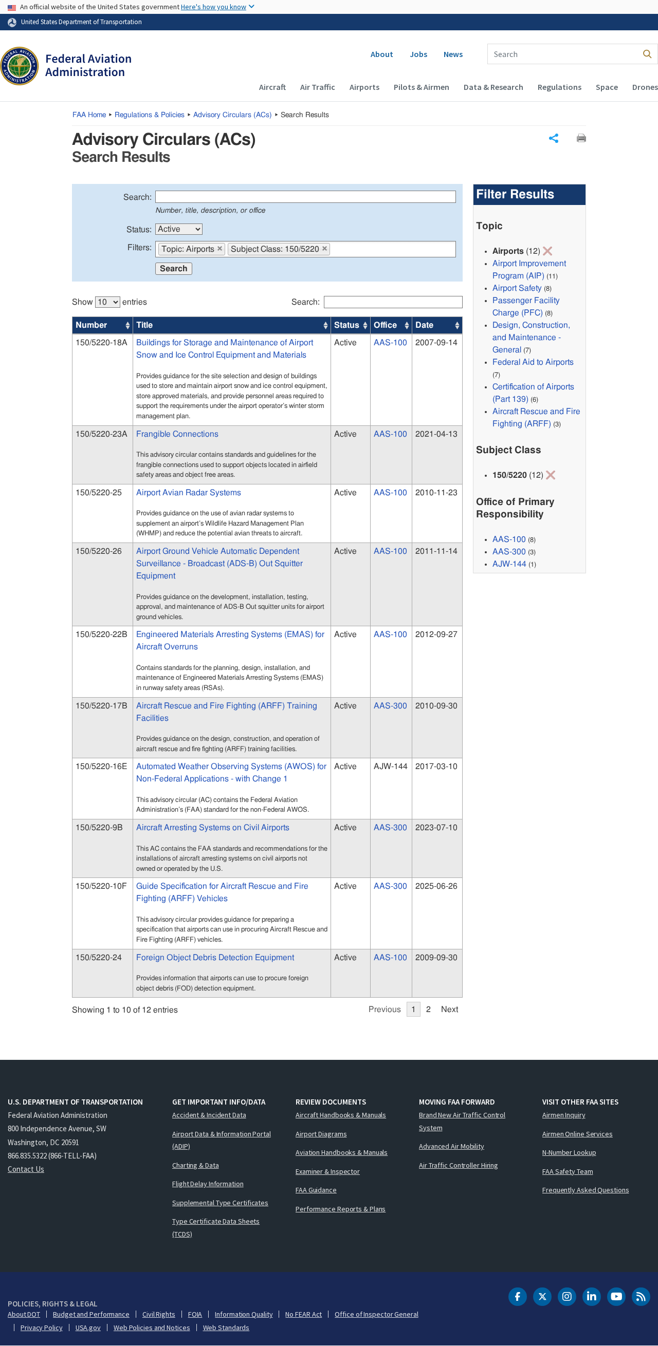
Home (89, 115)
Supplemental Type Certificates (220, 1202)
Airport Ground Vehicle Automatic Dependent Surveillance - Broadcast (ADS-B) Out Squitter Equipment (219, 563)
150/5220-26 (99, 551)
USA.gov (88, 1327)
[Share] (553, 138)
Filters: (139, 248)
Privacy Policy (42, 1327)
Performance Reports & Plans (341, 1208)
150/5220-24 (99, 958)
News (453, 54)
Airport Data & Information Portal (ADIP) (221, 1140)
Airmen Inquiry (564, 1114)
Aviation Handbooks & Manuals (342, 1152)
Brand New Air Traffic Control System (462, 1121)
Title (144, 325)
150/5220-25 (99, 493)
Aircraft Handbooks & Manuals (341, 1114)
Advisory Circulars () (232, 115)
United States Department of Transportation (81, 21)
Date (424, 325)
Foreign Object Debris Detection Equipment (215, 958)
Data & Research (493, 87)
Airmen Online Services (577, 1133)
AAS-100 (390, 343)
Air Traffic (317, 87)
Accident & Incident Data (209, 1114)
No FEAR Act (303, 1314)
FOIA (195, 1314)
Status (346, 325)
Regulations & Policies (150, 115)
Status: (139, 230)
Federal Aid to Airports (533, 362)
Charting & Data (195, 1165)
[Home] (65, 67)
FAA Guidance (316, 1189)
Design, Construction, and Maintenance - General (531, 337)
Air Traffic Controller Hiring (458, 1165)
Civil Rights (158, 1314)
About (382, 54)
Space (607, 87)
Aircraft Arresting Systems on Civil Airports (212, 828)
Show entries (109, 302)
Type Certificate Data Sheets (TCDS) (216, 1228)
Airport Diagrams (321, 1133)
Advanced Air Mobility (451, 1146)
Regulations (559, 87)
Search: (137, 197)
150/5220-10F (101, 886)
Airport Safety (517, 288)
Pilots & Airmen (421, 87)
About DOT (24, 1314)
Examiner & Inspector (328, 1171)
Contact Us (26, 1169)
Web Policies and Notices (152, 1327)
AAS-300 (390, 706)
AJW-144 (509, 564)
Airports (364, 87)
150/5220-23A (101, 434)
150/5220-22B (101, 634)
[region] (267, 651)
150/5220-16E (101, 766)
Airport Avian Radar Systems (188, 493)
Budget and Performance (91, 1314)
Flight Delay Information (208, 1183)
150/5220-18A (101, 343)
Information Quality (243, 1314)
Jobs (418, 54)
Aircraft (272, 87)
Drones (645, 87)
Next (449, 1009)
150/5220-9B (99, 828)
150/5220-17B (101, 706)
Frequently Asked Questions (585, 1189)
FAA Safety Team (567, 1171)
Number (91, 325)
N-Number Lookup (569, 1152)
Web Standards (226, 1327)
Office (385, 325)
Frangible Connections (177, 434)
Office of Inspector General (376, 1314)
